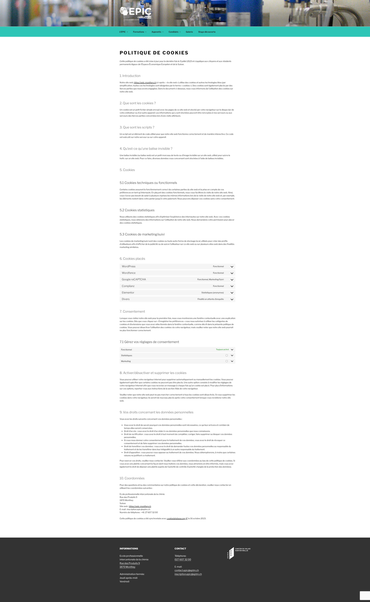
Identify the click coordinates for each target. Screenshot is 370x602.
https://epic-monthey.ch (145, 82)
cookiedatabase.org (176, 518)
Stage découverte (206, 32)
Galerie (189, 32)
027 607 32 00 (183, 559)
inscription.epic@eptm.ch (188, 574)
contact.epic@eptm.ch (187, 570)
